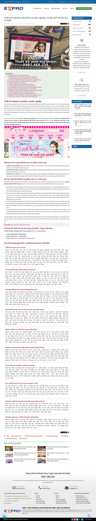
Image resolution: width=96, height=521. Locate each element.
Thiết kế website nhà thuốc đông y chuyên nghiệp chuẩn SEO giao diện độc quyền (83, 131)
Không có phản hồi (31, 23)
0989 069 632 (46, 488)
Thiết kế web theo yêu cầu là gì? (17, 83)
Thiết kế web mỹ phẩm (52, 436)
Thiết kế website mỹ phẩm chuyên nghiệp (17, 75)
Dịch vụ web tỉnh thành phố (81, 31)
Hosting (38, 497)
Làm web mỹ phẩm (16, 436)
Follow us (52, 1)
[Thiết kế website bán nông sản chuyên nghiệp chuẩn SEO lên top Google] (9, 448)
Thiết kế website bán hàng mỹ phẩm (34, 436)
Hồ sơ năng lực (88, 519)
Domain (38, 496)
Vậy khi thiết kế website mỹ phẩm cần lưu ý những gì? (22, 78)
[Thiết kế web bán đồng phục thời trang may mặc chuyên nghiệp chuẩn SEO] (9, 454)
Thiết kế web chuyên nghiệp (82, 501)
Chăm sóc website (40, 501)
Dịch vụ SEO (39, 499)
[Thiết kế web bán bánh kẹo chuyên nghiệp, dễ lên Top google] (42, 448)
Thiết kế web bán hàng (11, 438)
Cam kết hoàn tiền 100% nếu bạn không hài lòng (17, 1)
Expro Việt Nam (24, 519)
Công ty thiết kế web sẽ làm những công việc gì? (21, 84)
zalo (27, 112)
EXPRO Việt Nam (49, 120)
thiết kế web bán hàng (30, 217)
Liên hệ (72, 8)
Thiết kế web (65, 436)
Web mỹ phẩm (23, 438)
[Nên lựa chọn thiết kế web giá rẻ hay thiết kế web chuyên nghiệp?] (9, 460)
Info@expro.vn (13, 238)
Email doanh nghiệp (40, 503)
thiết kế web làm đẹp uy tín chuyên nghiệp (47, 118)
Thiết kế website (21, 23)
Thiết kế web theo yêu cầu (82, 499)
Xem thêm (83, 72)
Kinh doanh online (81, 34)
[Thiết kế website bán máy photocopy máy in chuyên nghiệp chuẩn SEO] (42, 460)
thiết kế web (34, 231)
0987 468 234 (20, 488)
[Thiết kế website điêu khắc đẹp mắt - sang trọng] (42, 454)
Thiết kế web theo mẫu (81, 497)
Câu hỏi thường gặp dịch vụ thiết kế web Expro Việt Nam (21, 81)
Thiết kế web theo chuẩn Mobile (83, 503)
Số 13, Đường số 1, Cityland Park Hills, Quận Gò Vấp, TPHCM (18, 498)
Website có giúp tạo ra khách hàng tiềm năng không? (22, 96)
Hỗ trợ (57, 497)
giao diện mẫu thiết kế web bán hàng (20, 224)
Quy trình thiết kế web (61, 501)
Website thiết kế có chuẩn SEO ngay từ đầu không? (22, 89)
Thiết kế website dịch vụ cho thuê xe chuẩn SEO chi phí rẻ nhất (83, 122)
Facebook (22, 112)
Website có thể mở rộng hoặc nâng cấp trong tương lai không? (25, 95)
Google (55, 209)
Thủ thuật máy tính (81, 21)
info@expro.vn (74, 1)
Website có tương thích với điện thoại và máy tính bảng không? (25, 90)
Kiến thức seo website (81, 28)
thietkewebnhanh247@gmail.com (26, 238)
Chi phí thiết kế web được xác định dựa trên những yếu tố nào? (25, 87)
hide (11, 73)
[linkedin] (82, 519)
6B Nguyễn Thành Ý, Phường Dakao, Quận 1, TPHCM (16, 496)
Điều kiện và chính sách (61, 503)
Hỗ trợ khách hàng (87, 1)
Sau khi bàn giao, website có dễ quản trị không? (21, 92)
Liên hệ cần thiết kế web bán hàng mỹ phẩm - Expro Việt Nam (24, 80)
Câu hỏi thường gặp (60, 499)
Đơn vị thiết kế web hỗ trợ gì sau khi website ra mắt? (22, 93)
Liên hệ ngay (82, 95)
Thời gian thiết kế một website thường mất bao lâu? (22, 86)
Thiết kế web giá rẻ (80, 496)
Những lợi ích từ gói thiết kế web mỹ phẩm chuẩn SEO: (22, 77)
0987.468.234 (62, 1)
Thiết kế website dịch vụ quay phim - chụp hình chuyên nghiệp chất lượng (83, 106)
